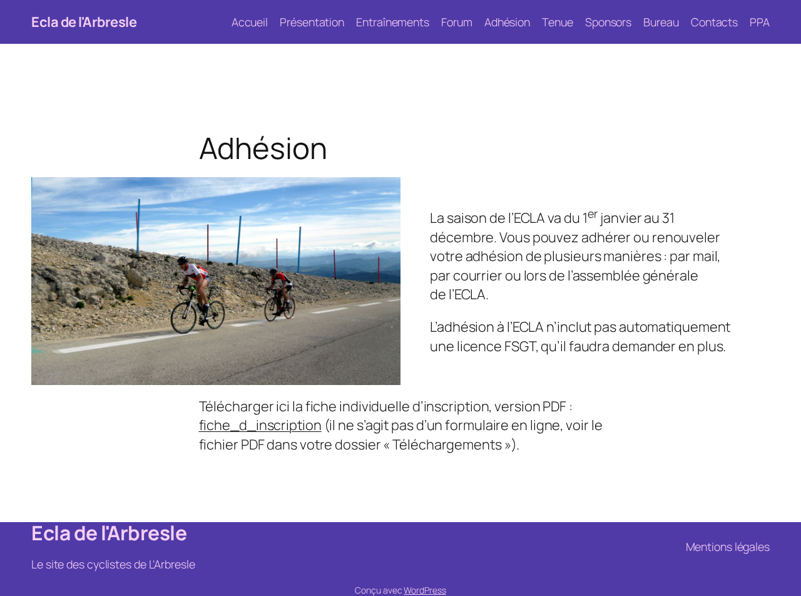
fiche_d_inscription (260, 425)
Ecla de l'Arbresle (83, 22)
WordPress (425, 590)
